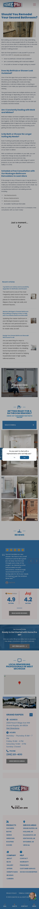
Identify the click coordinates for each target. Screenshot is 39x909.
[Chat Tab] (19, 454)
